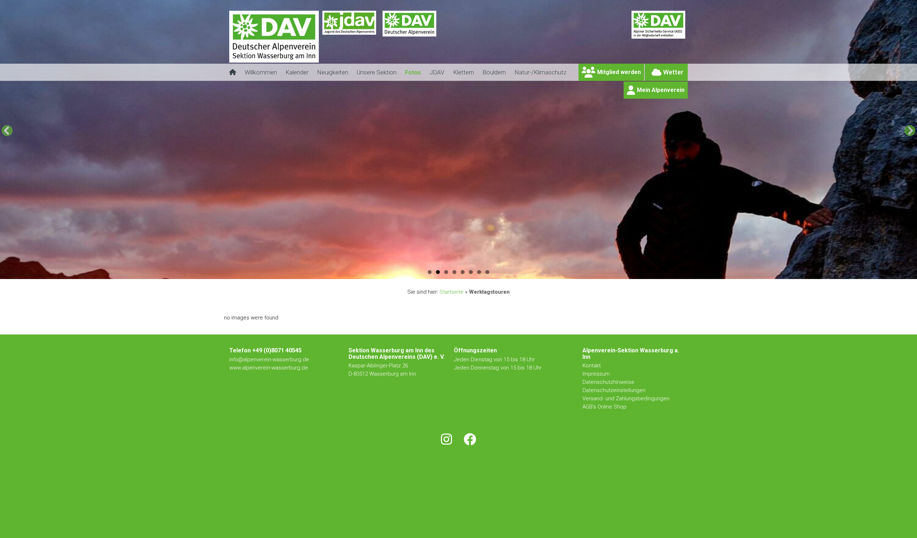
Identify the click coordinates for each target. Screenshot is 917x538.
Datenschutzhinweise (608, 382)
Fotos (413, 72)
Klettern (463, 72)
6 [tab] (471, 272)
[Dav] (409, 41)
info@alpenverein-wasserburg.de (269, 359)
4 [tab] (454, 272)
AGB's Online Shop (604, 407)
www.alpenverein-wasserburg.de (268, 368)
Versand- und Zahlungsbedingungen (625, 398)
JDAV (437, 72)
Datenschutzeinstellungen (613, 390)
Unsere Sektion (377, 72)
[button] (7, 130)
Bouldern (494, 72)
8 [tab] (487, 272)
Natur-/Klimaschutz (540, 72)
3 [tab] (446, 272)
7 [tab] (479, 272)
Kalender (296, 72)
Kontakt (592, 365)
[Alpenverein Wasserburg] (274, 60)
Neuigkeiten (332, 72)
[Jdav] (349, 41)
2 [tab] (438, 272)
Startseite (452, 292)
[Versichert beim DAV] (658, 41)
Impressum (596, 374)
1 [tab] (430, 272)
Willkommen (261, 72)
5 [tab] (463, 272)
